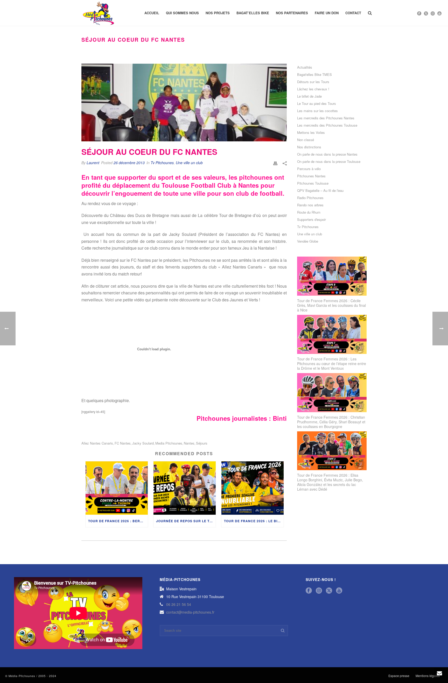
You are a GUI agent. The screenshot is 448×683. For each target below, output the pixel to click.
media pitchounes (168, 443)
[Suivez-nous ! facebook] (309, 590)
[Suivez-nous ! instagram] (319, 590)
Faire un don (327, 12)
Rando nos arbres (310, 205)
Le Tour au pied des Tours (316, 103)
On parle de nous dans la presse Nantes (327, 154)
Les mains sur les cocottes (317, 110)
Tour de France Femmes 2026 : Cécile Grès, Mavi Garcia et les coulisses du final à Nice (331, 305)
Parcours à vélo (309, 168)
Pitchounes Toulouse (312, 183)
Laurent (93, 162)
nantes (189, 443)
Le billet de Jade (309, 96)
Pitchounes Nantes (311, 176)
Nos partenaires (292, 12)
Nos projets (218, 12)
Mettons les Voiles (311, 132)
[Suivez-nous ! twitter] (329, 590)
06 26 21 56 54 (178, 604)
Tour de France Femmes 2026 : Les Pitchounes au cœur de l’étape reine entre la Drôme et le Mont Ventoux (331, 363)
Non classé (305, 139)
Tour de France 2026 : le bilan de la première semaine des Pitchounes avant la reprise (254, 521)
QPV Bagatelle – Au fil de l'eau (320, 190)
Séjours (201, 443)
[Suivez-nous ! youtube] (339, 590)
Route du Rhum (308, 212)
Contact (353, 12)
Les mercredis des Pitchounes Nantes (325, 118)
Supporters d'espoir (311, 219)
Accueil (151, 12)
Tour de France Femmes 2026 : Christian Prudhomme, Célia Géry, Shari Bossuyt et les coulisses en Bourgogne (331, 422)
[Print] (275, 162)
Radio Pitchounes (310, 197)
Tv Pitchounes (162, 162)
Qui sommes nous (182, 12)
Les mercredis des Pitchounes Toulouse (327, 125)
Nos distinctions (309, 147)
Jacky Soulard (143, 443)
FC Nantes (123, 443)
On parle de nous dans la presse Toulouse (328, 161)
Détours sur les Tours (313, 81)
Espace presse (398, 676)
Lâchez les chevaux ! (313, 89)
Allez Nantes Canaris (97, 443)
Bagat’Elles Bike (252, 12)
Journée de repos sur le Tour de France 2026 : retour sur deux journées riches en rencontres (186, 521)
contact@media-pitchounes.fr (190, 612)
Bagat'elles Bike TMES (314, 74)
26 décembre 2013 (129, 162)
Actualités (304, 67)
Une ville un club (189, 162)
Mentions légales (428, 676)
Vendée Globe (307, 241)
